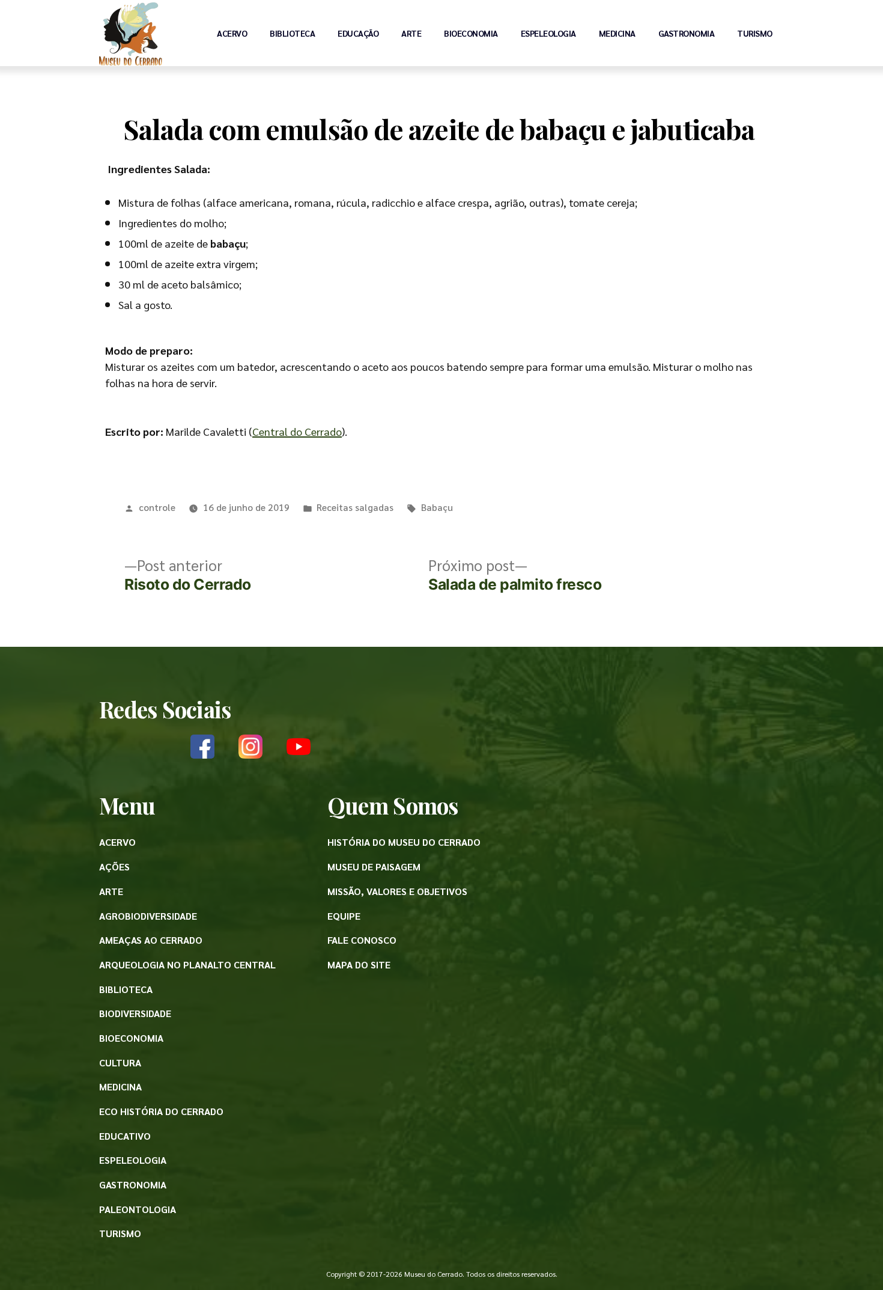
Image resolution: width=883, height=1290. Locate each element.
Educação (358, 33)
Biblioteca (292, 33)
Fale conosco (361, 940)
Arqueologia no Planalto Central (187, 964)
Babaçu (437, 507)
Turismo (754, 33)
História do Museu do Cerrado (404, 842)
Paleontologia (137, 1209)
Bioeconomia (471, 33)
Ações (114, 866)
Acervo (232, 33)
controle (157, 507)
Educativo (125, 1136)
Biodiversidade (135, 1013)
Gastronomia (686, 33)
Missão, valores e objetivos (397, 891)
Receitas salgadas (355, 507)
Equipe (343, 915)
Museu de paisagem (373, 866)
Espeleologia (548, 33)
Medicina (617, 33)
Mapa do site (358, 964)
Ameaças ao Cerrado (150, 940)
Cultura (120, 1062)
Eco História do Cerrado (161, 1111)
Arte (411, 33)
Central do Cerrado (297, 431)
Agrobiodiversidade (148, 915)
